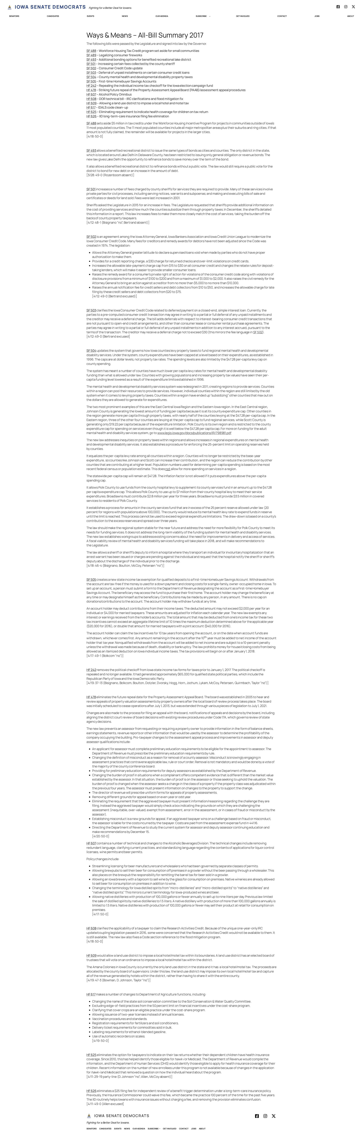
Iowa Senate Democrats (50, 7)
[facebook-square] (338, 6)
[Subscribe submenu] (209, 16)
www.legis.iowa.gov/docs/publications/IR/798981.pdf (194, 433)
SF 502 (257, 332)
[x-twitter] (353, 6)
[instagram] (345, 6)
